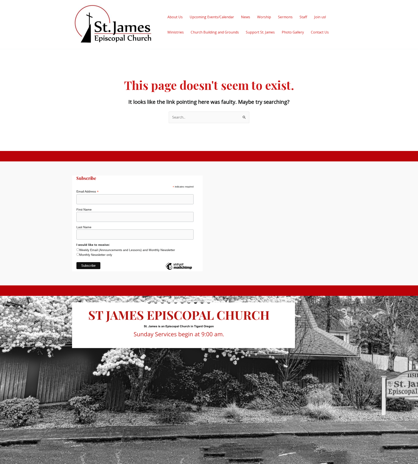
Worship (264, 17)
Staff (303, 17)
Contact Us (320, 32)
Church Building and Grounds (215, 32)
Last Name (83, 227)
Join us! (320, 17)
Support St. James (260, 32)
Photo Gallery (293, 32)
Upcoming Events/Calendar (212, 17)
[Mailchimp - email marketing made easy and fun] (178, 269)
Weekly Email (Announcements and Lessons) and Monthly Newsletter (127, 250)
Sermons (285, 17)
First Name (84, 209)
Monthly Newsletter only (95, 254)
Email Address (87, 191)
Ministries (175, 32)
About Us (175, 17)
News (245, 17)
